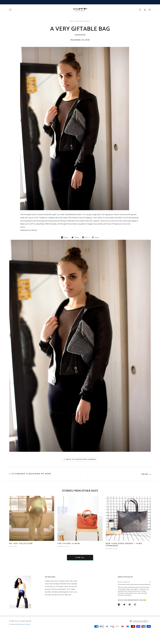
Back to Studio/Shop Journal (81, 459)
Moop (16, 621)
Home (71, 21)
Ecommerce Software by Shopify (19, 624)
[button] (140, 9)
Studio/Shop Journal (82, 21)
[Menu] (10, 9)
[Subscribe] (150, 582)
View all (80, 557)
